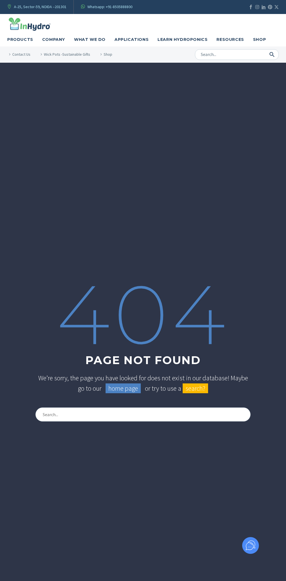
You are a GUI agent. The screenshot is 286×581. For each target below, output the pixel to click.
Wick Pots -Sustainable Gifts (67, 54)
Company (53, 39)
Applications (132, 39)
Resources (230, 39)
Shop (259, 39)
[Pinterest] (270, 7)
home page (123, 388)
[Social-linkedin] (263, 7)
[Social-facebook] (251, 7)
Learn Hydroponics (183, 39)
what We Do (90, 39)
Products (20, 39)
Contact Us (21, 54)
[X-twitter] (276, 7)
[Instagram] (257, 7)
